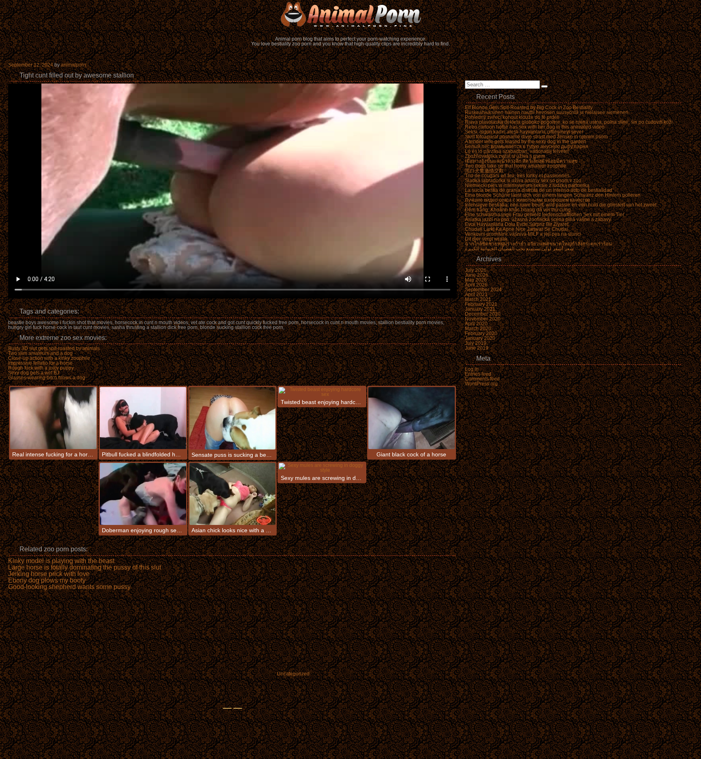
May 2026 (476, 280)
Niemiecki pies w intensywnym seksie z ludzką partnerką (527, 185)
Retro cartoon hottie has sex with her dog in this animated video (534, 127)
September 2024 (483, 289)
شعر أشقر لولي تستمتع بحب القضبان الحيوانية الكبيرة (519, 249)
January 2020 (480, 338)
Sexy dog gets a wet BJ (33, 372)
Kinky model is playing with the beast (61, 561)
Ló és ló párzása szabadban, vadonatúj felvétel (517, 151)
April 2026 (476, 285)
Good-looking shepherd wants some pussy (69, 587)
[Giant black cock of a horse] (411, 418)
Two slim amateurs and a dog (40, 353)
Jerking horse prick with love (49, 574)
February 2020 (481, 333)
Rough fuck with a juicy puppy (41, 368)
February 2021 (481, 304)
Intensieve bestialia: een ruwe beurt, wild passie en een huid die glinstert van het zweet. (561, 205)
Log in (472, 369)
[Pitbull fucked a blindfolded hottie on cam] (143, 418)
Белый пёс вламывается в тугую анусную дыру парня (526, 146)
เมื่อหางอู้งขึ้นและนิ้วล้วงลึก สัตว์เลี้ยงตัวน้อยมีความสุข (521, 161)
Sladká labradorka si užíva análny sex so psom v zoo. (524, 180)
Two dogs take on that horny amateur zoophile (515, 166)
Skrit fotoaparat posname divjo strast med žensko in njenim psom (536, 137)
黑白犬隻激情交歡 (484, 171)
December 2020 (483, 314)
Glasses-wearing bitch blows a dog (46, 377)
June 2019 (476, 348)
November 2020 (483, 319)
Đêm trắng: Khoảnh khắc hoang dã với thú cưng (518, 210)
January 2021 (480, 309)
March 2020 (478, 328)
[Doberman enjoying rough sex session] (143, 494)
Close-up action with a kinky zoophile (49, 358)
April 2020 (476, 324)
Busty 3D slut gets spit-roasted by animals (54, 348)
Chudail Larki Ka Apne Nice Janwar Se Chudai (516, 229)
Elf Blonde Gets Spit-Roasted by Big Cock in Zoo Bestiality (529, 107)
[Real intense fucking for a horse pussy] (53, 418)
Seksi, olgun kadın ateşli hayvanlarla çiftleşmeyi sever (524, 132)
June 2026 (476, 275)
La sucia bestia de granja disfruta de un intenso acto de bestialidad (538, 190)
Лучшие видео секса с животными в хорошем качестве (527, 200)
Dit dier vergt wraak (486, 239)
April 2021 (476, 294)
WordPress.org (481, 384)
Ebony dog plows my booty (47, 580)
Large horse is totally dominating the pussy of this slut (84, 567)
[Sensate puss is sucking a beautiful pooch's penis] (232, 418)
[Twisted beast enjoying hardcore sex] (322, 392)
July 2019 (475, 343)
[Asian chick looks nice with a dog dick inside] (232, 494)
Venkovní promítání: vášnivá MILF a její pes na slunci (523, 234)
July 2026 (475, 270)
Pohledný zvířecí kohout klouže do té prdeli (512, 117)
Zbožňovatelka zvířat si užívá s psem (505, 156)
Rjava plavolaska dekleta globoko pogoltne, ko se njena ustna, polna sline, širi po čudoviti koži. (569, 122)
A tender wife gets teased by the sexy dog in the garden (525, 141)
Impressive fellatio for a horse (40, 363)
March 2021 (478, 299)
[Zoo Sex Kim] (350, 14)
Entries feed (478, 374)
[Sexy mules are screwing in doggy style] (322, 468)
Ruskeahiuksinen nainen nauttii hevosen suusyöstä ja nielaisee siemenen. (547, 112)
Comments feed (482, 379)
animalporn (73, 65)
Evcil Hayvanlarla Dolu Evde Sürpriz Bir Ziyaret (516, 224)
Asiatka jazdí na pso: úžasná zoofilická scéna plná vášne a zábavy (538, 219)
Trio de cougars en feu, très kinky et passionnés (517, 175)
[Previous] (227, 708)
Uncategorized (293, 674)
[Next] (237, 708)
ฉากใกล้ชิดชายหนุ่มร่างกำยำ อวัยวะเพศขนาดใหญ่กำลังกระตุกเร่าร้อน (538, 244)
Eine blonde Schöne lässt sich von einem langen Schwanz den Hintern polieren (553, 195)
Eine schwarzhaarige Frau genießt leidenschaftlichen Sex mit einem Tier (544, 214)
